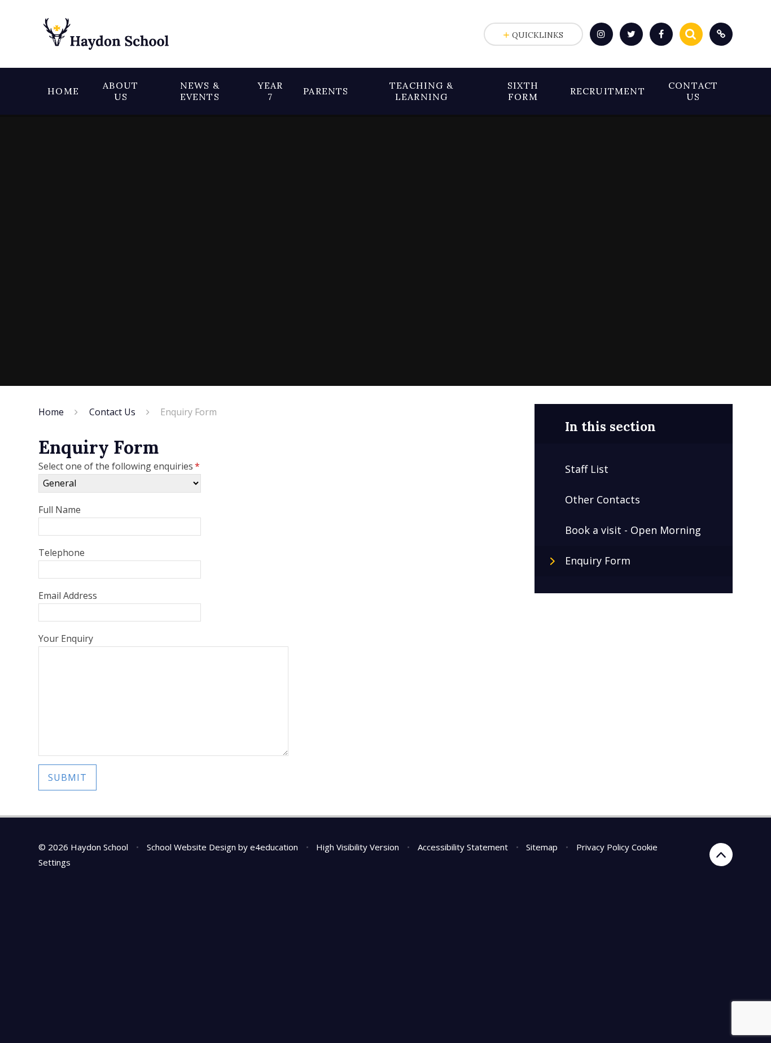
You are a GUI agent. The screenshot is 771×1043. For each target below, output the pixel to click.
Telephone (61, 552)
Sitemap (542, 847)
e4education (274, 847)
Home (51, 412)
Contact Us (112, 412)
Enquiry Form (188, 412)
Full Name (59, 509)
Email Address (67, 595)
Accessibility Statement (463, 847)
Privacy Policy (602, 847)
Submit (67, 777)
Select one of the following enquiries (119, 466)
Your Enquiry (65, 638)
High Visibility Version (357, 847)
